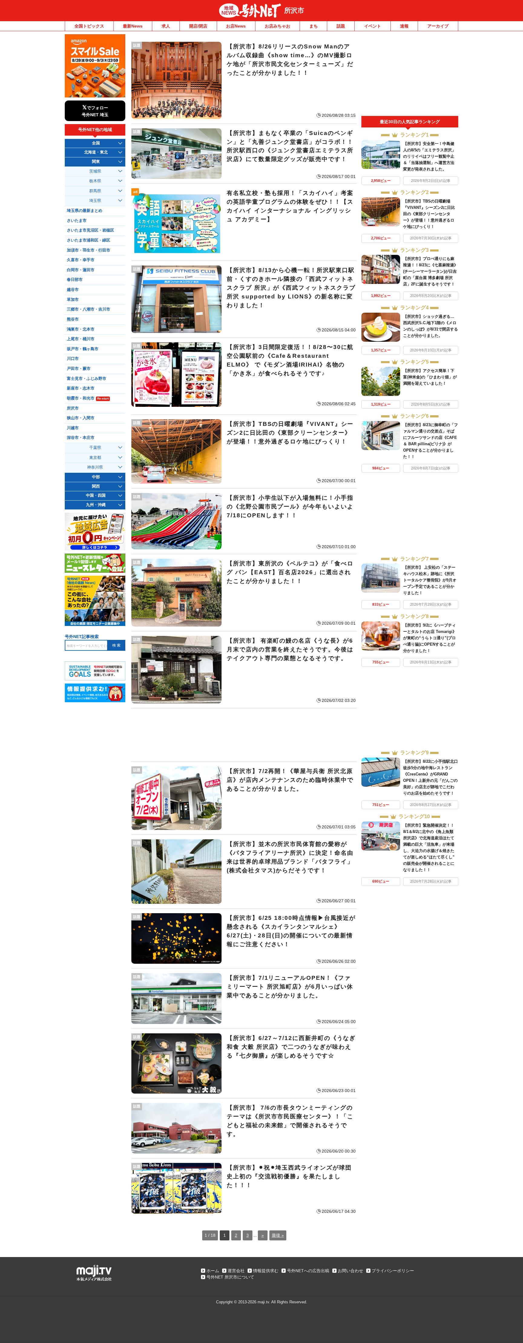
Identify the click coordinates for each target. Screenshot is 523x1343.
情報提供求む (265, 1270)
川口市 (73, 359)
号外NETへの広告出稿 (308, 1270)
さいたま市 (77, 221)
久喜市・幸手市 (80, 260)
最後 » (278, 1235)
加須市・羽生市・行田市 (88, 250)
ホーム (212, 1270)
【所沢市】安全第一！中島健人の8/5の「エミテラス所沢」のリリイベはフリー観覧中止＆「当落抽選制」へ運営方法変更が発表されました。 (429, 156)
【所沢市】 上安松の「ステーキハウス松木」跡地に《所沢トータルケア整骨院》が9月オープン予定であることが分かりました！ (429, 580)
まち (313, 26)
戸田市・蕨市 (78, 369)
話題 (341, 26)
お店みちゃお (277, 26)
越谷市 (73, 290)
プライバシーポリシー (393, 1270)
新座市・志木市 (80, 388)
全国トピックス (89, 26)
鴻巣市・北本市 (80, 329)
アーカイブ (438, 26)
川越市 (73, 428)
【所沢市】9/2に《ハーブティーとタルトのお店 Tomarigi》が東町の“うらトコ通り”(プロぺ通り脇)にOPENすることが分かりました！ (429, 638)
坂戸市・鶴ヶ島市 (82, 349)
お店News (236, 26)
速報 (404, 26)
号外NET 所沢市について (230, 1277)
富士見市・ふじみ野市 (86, 379)
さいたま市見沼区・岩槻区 (90, 230)
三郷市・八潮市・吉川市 (88, 309)
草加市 (73, 300)
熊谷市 (73, 319)
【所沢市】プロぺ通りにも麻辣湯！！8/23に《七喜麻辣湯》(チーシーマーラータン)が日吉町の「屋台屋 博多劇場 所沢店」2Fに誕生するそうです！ (430, 271)
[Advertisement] (244, 735)
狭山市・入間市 (80, 418)
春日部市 (75, 280)
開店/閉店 (198, 26)
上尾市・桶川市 (80, 339)
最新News (133, 26)
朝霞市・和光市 (88, 398)
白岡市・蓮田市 (80, 270)
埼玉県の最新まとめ (84, 211)
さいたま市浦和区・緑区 (88, 240)
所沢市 (294, 10)
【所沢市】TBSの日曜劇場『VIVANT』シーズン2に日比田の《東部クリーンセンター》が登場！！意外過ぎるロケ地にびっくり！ (429, 214)
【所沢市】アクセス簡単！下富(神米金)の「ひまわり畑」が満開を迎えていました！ (430, 377)
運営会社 (236, 1270)
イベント (372, 26)
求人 (166, 26)
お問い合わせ (350, 1270)
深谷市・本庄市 (80, 438)
